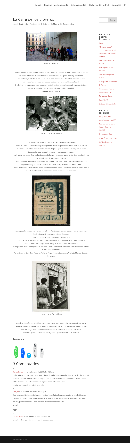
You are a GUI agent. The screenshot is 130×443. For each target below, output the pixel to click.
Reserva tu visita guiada (56, 5)
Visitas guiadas (78, 5)
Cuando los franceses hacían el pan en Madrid (107, 127)
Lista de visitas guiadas (107, 104)
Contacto (116, 5)
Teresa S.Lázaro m (20, 372)
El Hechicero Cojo (105, 134)
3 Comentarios (67, 24)
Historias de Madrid (99, 5)
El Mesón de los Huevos (108, 138)
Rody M (16, 392)
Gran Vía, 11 (103, 100)
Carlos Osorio (22, 24)
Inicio (38, 5)
